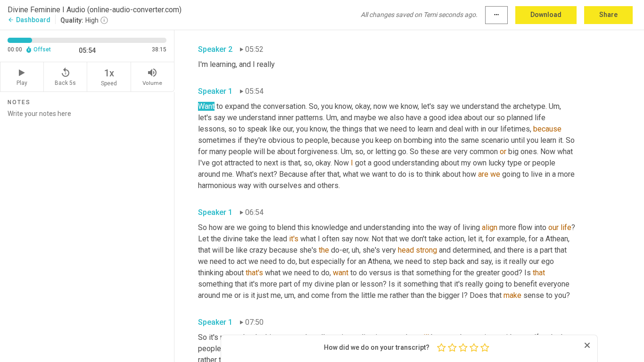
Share (608, 14)
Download (545, 14)
